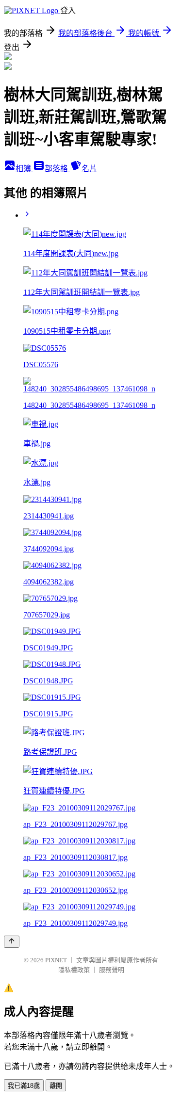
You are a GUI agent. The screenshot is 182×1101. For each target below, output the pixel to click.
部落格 (57, 168)
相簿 (24, 168)
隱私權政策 (74, 969)
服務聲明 (111, 969)
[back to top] (11, 942)
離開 (56, 1085)
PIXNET (56, 960)
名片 (89, 168)
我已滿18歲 (24, 1085)
